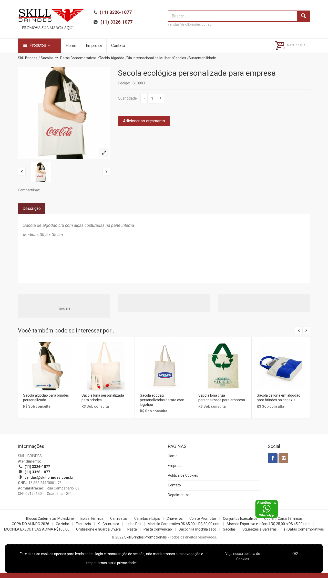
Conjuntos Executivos (240, 518)
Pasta (132, 529)
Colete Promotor (202, 518)
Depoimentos (179, 495)
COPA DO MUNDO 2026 (30, 524)
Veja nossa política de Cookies (242, 556)
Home (71, 45)
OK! (295, 554)
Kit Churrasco (108, 524)
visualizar (46, 359)
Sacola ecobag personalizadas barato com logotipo (162, 400)
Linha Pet (133, 524)
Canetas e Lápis (147, 518)
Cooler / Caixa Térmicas (283, 518)
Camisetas (119, 518)
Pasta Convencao (158, 529)
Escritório (83, 524)
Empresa (94, 45)
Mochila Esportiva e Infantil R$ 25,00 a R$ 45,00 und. (268, 524)
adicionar (47, 370)
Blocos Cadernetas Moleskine (50, 518)
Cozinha (62, 524)
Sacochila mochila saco (197, 529)
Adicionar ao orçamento (144, 121)
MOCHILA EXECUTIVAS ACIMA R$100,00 (36, 529)
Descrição (32, 208)
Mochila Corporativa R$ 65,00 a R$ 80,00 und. (184, 524)
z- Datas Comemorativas (76, 58)
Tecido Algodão (111, 58)
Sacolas (47, 58)
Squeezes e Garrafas (259, 529)
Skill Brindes (27, 58)
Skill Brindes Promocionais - (146, 537)
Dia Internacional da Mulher (149, 58)
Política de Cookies (183, 475)
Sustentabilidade (202, 58)
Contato (118, 45)
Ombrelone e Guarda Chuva (98, 529)
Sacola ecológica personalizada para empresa (197, 72)
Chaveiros (175, 518)
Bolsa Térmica (92, 518)
